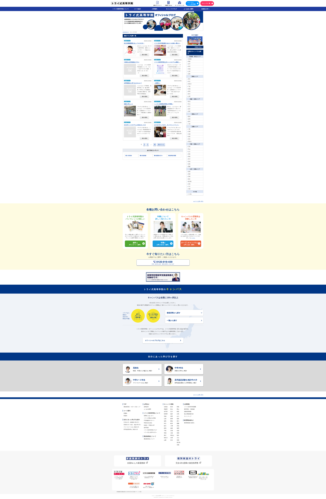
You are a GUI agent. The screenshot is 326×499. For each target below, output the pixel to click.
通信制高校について (149, 439)
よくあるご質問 (188, 9)
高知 (178, 425)
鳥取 (178, 411)
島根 (178, 406)
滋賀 (171, 428)
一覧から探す (172, 320)
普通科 (125, 413)
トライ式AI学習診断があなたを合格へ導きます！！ (168, 43)
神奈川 (165, 437)
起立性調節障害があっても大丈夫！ (134, 43)
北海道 (165, 406)
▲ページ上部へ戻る (198, 201)
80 (154, 144)
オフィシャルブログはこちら (155, 340)
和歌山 (172, 435)
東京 (165, 435)
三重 (171, 425)
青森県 (165, 409)
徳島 (178, 418)
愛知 (171, 421)
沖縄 (178, 445)
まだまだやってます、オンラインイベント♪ (166, 125)
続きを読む (145, 54)
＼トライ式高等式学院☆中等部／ (163, 104)
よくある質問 (147, 409)
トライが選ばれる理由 (150, 418)
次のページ (161, 144)
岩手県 (165, 411)
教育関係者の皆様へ (189, 422)
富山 (171, 409)
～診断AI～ (157, 83)
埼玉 (165, 423)
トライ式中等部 (191, 3)
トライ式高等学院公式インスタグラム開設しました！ (169, 62)
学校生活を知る (148, 422)
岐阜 (171, 423)
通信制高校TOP (126, 32)
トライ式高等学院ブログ (150, 430)
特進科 (125, 415)
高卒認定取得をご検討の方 (131, 429)
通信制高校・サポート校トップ (132, 406)
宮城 (165, 416)
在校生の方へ (205, 9)
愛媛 (178, 423)
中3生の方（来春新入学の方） (132, 422)
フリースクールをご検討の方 (131, 427)
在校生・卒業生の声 (149, 425)
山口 (178, 416)
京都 (171, 430)
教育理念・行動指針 (189, 409)
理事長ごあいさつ (148, 415)
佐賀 (178, 430)
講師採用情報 (187, 411)
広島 (178, 414)
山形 (165, 418)
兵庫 (171, 437)
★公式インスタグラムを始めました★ (135, 125)
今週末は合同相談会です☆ (131, 62)
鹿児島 (178, 442)
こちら (193, 238)
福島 (165, 421)
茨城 (165, 433)
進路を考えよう (128, 104)
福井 (171, 414)
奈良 (171, 440)
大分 (178, 437)
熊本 (178, 435)
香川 (178, 421)
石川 (171, 411)
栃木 (165, 425)
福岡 (178, 428)
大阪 (171, 433)
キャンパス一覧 (206, 3)
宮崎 (178, 440)
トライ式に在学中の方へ (150, 432)
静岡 (171, 418)
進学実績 (146, 427)
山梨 (165, 440)
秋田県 (165, 414)
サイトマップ (187, 416)
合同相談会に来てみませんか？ (133, 83)
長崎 (178, 433)
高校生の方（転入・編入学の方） (132, 424)
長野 (171, 416)
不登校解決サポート (149, 420)
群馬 (165, 428)
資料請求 (146, 406)
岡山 (178, 409)
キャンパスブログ (171, 9)
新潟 (171, 406)
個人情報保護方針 (189, 414)
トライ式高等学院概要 (190, 406)
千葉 (165, 430)
